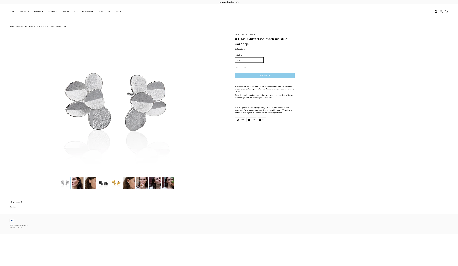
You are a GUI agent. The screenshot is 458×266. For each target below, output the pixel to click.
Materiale (238, 55)
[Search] (441, 11)
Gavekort (65, 11)
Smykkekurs (52, 11)
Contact (119, 11)
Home (12, 11)
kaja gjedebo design (21, 225)
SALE (75, 11)
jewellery (37, 11)
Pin (263, 120)
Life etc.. (101, 11)
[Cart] (446, 11)
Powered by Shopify (16, 227)
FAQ (110, 11)
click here (13, 207)
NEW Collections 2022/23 (25, 26)
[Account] (436, 11)
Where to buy (87, 11)
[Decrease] (237, 67)
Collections (23, 11)
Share (253, 120)
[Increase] (245, 67)
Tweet (241, 120)
